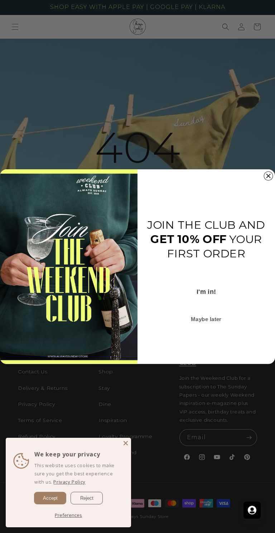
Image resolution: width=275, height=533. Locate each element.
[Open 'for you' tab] (252, 510)
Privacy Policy (69, 482)
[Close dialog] (268, 175)
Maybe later (206, 319)
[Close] (125, 443)
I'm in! (206, 291)
